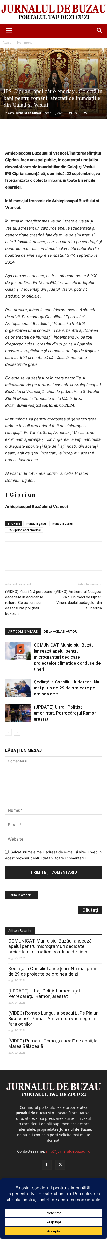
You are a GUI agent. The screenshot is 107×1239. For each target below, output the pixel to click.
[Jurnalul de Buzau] (53, 12)
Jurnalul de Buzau (28, 113)
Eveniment (24, 42)
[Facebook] (27, 137)
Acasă (7, 42)
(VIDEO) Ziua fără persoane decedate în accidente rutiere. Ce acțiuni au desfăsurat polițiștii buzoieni (28, 602)
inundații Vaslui (62, 524)
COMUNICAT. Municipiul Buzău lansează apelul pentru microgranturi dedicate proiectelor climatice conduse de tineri (67, 657)
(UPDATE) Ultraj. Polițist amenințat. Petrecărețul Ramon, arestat (66, 713)
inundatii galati (36, 524)
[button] (9, 31)
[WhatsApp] (62, 137)
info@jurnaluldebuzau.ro (68, 1151)
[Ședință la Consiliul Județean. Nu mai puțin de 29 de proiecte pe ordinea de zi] (18, 688)
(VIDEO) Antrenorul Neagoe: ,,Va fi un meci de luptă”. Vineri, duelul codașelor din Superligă (78, 599)
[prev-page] (8, 732)
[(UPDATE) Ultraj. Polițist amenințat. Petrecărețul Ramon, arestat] (18, 713)
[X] (39, 137)
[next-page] (17, 732)
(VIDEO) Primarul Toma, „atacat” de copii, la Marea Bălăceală (52, 1043)
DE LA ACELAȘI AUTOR (60, 631)
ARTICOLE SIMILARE (23, 631)
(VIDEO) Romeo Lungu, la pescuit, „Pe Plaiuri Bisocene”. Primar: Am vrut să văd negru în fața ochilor (53, 1018)
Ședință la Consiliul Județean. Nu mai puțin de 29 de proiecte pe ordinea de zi (66, 687)
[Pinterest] (50, 137)
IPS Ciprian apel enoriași (24, 530)
